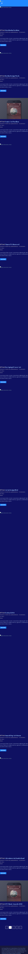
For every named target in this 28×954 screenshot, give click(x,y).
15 (2, 616)
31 (2, 125)
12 (2, 248)
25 (2, 739)
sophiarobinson (14, 32)
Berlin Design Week (12, 76)
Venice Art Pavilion (12, 122)
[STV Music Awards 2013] (14, 891)
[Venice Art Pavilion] (14, 108)
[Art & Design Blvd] (14, 438)
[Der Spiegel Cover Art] (14, 315)
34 (2, 79)
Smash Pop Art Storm (13, 735)
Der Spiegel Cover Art (13, 367)
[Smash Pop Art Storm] (14, 684)
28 (2, 33)
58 (2, 907)
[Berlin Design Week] (14, 62)
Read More (3, 45)
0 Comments (22, 32)
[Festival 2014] (14, 561)
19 (2, 370)
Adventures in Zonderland (14, 858)
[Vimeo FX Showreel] (14, 193)
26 (2, 493)
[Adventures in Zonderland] (14, 807)
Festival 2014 (10, 613)
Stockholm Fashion (12, 30)
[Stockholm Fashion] (14, 17)
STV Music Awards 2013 (13, 904)
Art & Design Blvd (11, 490)
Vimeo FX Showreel (12, 244)
